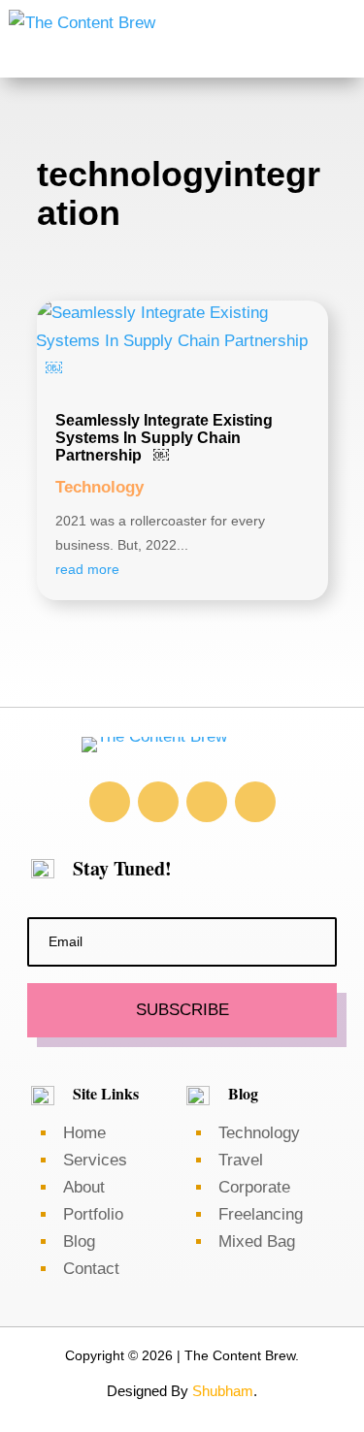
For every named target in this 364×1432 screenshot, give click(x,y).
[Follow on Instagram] (109, 801)
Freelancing (260, 1214)
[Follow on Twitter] (206, 801)
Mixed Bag (256, 1241)
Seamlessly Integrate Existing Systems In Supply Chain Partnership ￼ (164, 437)
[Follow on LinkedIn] (158, 801)
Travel (240, 1160)
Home (84, 1133)
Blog (81, 1241)
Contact (91, 1268)
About (84, 1187)
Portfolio (93, 1214)
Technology (99, 487)
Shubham (222, 1391)
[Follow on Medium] (255, 801)
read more (87, 569)
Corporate (254, 1187)
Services (95, 1160)
